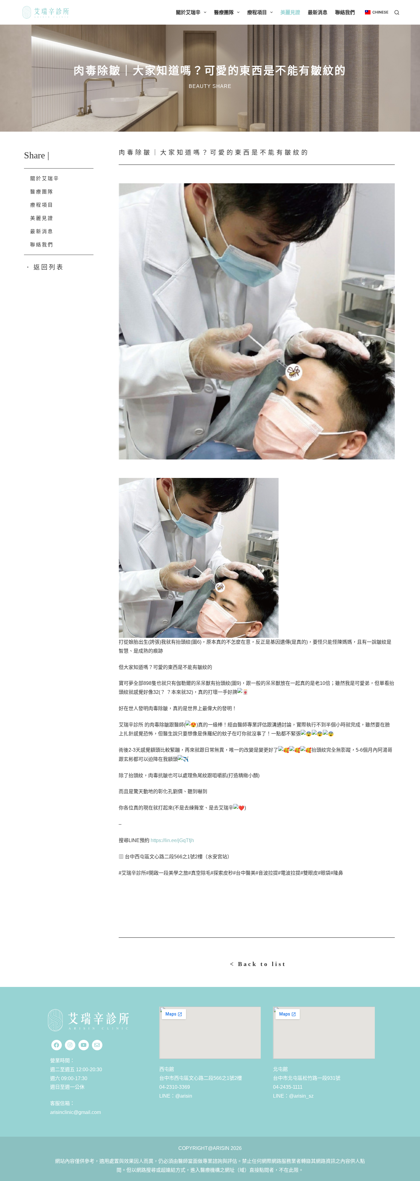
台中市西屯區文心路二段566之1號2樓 (200, 1078)
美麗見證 (290, 12)
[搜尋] (396, 12)
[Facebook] (56, 1045)
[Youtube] (83, 1045)
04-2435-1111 (288, 1087)
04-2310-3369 (174, 1087)
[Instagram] (70, 1045)
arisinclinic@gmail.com (75, 1112)
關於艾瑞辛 (188, 12)
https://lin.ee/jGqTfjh (172, 840)
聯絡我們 (345, 12)
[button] (376, 12)
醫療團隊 (224, 12)
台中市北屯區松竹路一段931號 (306, 1078)
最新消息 (317, 12)
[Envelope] (97, 1045)
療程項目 (257, 12)
